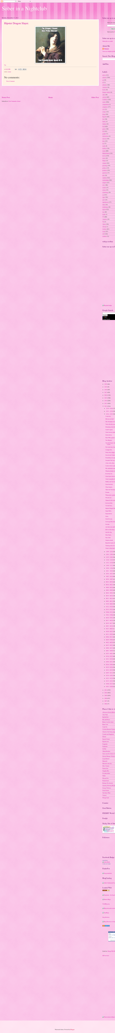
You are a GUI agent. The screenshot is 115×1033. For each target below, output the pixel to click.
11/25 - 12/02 (109, 557)
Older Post (95, 97)
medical (104, 148)
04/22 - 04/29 (109, 642)
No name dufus (106, 773)
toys (103, 212)
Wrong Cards (105, 798)
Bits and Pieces (106, 719)
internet (104, 138)
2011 (105, 690)
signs (103, 197)
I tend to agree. (109, 429)
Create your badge (106, 863)
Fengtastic (105, 744)
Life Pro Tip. (108, 532)
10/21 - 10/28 (109, 571)
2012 (105, 406)
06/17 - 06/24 (109, 620)
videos (104, 224)
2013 (105, 403)
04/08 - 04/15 (109, 648)
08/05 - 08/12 (109, 601)
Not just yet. (108, 497)
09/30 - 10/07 (109, 579)
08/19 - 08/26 (109, 596)
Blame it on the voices (107, 722)
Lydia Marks (105, 860)
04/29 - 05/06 (109, 640)
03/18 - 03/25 (109, 656)
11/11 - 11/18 (109, 562)
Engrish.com (105, 741)
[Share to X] (22, 69)
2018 (105, 389)
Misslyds (106, 49)
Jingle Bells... (108, 511)
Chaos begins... (109, 487)
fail (103, 119)
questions (104, 173)
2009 (105, 695)
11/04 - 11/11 (109, 565)
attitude (104, 85)
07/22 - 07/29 (109, 606)
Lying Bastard (105, 758)
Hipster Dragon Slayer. (16, 23)
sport (103, 200)
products (104, 170)
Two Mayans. (108, 440)
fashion (104, 124)
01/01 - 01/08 (109, 686)
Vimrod (104, 795)
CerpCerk (104, 727)
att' (103, 82)
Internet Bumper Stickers (108, 756)
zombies (104, 236)
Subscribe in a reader (107, 41)
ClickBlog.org (106, 904)
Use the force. (108, 505)
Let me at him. (109, 503)
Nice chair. (108, 537)
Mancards (104, 761)
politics (104, 168)
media (103, 146)
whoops (104, 226)
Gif (103, 131)
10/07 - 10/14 (109, 576)
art (103, 80)
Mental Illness (105, 153)
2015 (105, 398)
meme (9, 72)
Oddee (104, 776)
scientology (105, 192)
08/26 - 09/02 (109, 593)
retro (103, 185)
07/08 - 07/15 (109, 612)
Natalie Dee (105, 768)
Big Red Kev (105, 717)
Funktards (104, 746)
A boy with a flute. (110, 463)
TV (103, 217)
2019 (105, 387)
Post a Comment (10, 81)
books (103, 90)
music (103, 158)
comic (103, 102)
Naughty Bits (105, 771)
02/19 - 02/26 (109, 667)
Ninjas (104, 160)
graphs (104, 134)
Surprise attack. (109, 540)
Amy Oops (105, 714)
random (104, 178)
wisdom (104, 229)
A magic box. (108, 450)
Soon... (107, 516)
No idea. (107, 524)
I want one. (108, 416)
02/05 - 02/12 (109, 673)
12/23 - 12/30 (109, 411)
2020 (105, 384)
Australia (104, 87)
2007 (105, 701)
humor (110, 937)
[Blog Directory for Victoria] (106, 890)
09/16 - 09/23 (109, 584)
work (103, 231)
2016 (105, 395)
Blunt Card (105, 724)
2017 (105, 392)
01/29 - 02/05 (109, 675)
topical (104, 209)
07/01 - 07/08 (109, 615)
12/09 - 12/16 (109, 551)
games (104, 129)
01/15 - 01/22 (109, 681)
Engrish (104, 116)
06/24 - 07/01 (109, 618)
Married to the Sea (107, 763)
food (103, 126)
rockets (104, 187)
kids (103, 141)
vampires (104, 219)
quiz (103, 175)
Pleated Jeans (105, 780)
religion (104, 182)
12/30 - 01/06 (109, 408)
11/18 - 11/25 (109, 560)
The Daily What (106, 793)
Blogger (72, 1029)
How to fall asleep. (110, 529)
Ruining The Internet (107, 783)
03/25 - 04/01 (109, 653)
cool (103, 109)
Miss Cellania (105, 766)
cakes (103, 94)
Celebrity (104, 99)
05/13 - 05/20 (109, 634)
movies (104, 156)
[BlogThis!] (20, 69)
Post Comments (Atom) (14, 101)
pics (113, 937)
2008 (105, 698)
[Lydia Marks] (106, 862)
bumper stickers (106, 92)
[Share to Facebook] (24, 69)
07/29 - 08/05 (109, 604)
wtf (103, 234)
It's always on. (108, 473)
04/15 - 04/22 (109, 645)
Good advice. (108, 435)
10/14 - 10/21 (109, 573)
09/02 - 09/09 (109, 590)
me (103, 143)
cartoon (104, 97)
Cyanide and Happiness (108, 734)
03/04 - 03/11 (109, 662)
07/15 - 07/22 (109, 609)
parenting (104, 165)
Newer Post (6, 97)
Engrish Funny (106, 739)
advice (104, 75)
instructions (105, 136)
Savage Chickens (106, 788)
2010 (105, 693)
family (104, 121)
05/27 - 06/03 (109, 629)
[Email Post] (15, 69)
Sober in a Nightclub (24, 8)
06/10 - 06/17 (109, 623)
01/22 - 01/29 (109, 678)
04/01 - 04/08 (109, 651)
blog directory (106, 917)
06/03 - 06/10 (109, 626)
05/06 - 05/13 (109, 637)
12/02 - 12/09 (109, 554)
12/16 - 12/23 (109, 414)
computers (105, 107)
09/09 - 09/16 (109, 587)
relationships (105, 180)
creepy (104, 112)
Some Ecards (105, 790)
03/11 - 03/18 (109, 659)
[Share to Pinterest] (26, 69)
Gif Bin (104, 749)
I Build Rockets (106, 751)
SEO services (105, 955)
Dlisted (104, 736)
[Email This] (19, 69)
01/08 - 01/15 (109, 684)
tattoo (103, 204)
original (104, 163)
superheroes (105, 202)
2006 (105, 704)
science (104, 190)
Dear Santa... (108, 535)
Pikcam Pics (105, 778)
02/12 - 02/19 (109, 670)
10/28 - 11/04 (109, 568)
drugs (103, 114)
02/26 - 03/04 (109, 664)
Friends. (107, 492)
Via (5, 65)
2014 (105, 400)
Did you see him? (109, 419)
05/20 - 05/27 (109, 631)
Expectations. (108, 513)
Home (50, 97)
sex (103, 195)
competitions (105, 104)
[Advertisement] (50, 91)
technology (105, 207)
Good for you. (108, 519)
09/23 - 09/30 (109, 582)
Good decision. (109, 484)
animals (104, 77)
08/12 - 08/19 (109, 598)
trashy (103, 214)
